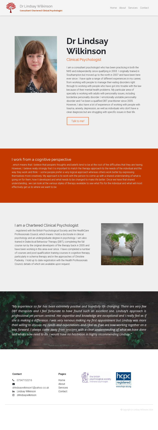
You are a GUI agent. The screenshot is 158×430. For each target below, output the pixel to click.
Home (113, 7)
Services (133, 7)
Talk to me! (77, 121)
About (122, 7)
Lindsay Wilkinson (26, 391)
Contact (144, 7)
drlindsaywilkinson (26, 395)
